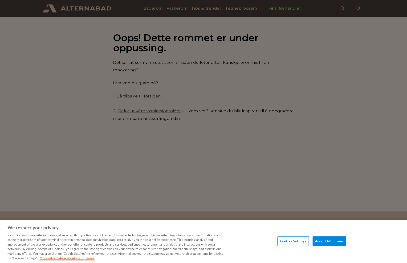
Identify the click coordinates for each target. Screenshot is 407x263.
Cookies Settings (293, 241)
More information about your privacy (67, 258)
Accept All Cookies (329, 241)
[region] (203, 241)
